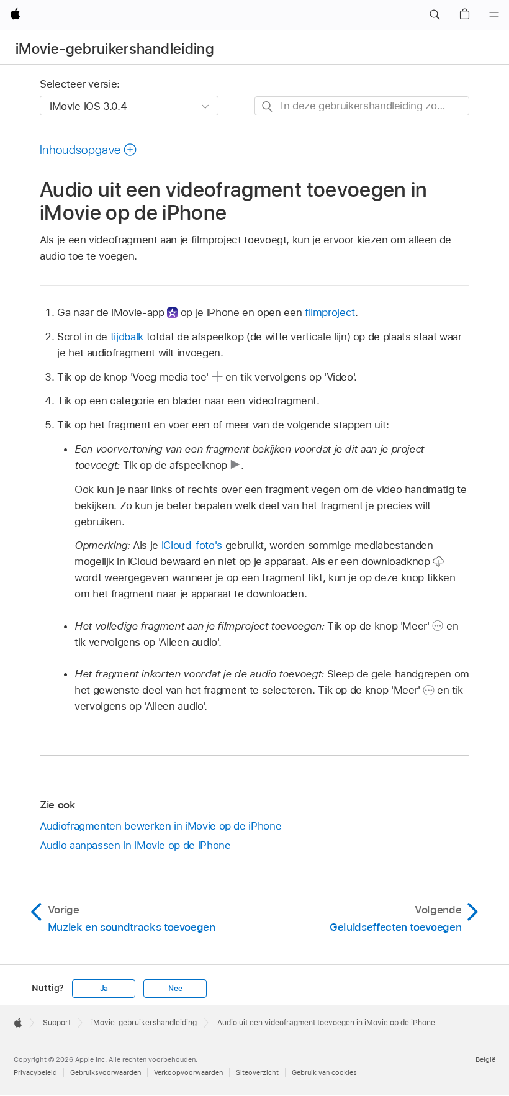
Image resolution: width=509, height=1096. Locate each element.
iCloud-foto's (191, 545)
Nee (175, 988)
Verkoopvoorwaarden (188, 1072)
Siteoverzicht (257, 1072)
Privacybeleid (35, 1072)
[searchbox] (361, 105)
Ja (104, 988)
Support (57, 1022)
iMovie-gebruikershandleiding (115, 49)
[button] (434, 15)
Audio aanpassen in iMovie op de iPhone (135, 845)
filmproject (330, 312)
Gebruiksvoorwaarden (105, 1072)
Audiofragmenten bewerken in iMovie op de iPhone (160, 826)
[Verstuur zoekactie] (267, 106)
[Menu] (494, 15)
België (485, 1059)
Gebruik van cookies (324, 1072)
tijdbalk (126, 336)
